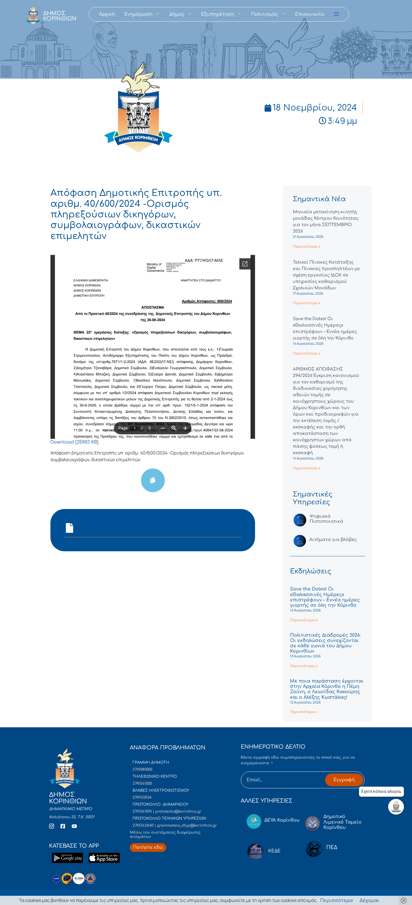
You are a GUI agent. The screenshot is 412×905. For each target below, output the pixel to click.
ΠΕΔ (331, 847)
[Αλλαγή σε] (336, 14)
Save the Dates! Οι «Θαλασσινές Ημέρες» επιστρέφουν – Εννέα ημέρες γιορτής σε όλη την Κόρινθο (325, 597)
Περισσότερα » (306, 246)
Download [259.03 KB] (74, 442)
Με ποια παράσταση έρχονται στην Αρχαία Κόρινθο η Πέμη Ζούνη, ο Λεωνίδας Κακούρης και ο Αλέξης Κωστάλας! (327, 689)
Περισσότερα (336, 900)
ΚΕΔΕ (274, 851)
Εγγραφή (344, 779)
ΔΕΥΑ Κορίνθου (282, 820)
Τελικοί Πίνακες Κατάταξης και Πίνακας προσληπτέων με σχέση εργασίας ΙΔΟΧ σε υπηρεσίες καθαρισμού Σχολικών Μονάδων (326, 275)
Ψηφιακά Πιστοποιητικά (326, 519)
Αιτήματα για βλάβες (333, 539)
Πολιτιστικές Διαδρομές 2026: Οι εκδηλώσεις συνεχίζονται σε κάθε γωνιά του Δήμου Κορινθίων (325, 643)
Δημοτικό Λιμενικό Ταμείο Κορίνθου (342, 822)
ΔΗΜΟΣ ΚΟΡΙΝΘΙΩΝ (60, 16)
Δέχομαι (369, 900)
